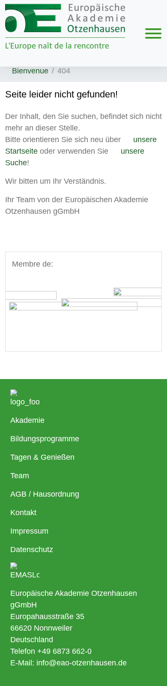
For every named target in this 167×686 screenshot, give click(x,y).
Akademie (27, 420)
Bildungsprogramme (44, 438)
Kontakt (23, 512)
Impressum (29, 531)
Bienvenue (30, 71)
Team (19, 475)
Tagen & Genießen (42, 457)
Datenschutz (31, 549)
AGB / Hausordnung (44, 494)
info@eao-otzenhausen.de (81, 663)
